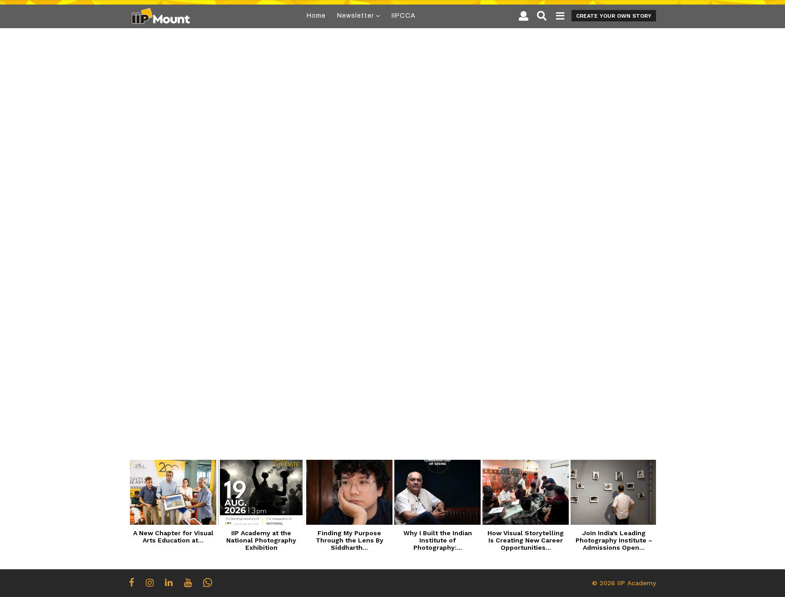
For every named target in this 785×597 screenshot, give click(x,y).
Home (316, 15)
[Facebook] (131, 582)
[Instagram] (150, 582)
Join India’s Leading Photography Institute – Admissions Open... (614, 540)
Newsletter (355, 15)
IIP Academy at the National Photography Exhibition (261, 540)
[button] (523, 16)
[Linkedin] (169, 582)
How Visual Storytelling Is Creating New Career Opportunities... (525, 540)
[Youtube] (188, 582)
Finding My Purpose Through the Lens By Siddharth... (349, 540)
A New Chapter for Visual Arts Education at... (173, 536)
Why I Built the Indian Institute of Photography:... (437, 540)
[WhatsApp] (207, 582)
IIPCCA (404, 15)
